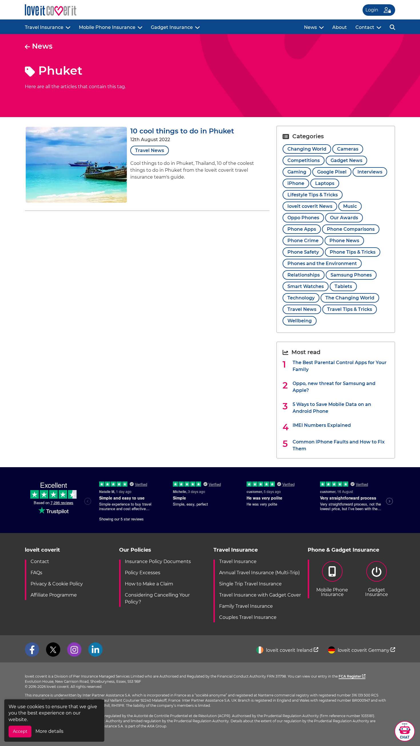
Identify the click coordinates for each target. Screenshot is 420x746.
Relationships (303, 275)
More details (49, 731)
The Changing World (349, 298)
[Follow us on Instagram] (74, 649)
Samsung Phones (351, 275)
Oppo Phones (303, 217)
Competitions (303, 160)
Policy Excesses (142, 572)
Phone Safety (303, 252)
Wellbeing (299, 320)
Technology (301, 298)
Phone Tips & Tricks (352, 252)
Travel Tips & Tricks (349, 309)
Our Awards (344, 217)
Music (350, 206)
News (310, 27)
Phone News (344, 240)
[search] (392, 26)
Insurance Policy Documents (158, 561)
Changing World (306, 149)
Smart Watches (305, 286)
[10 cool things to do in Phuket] (76, 201)
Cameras (347, 149)
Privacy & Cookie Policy (57, 584)
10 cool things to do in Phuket (182, 131)
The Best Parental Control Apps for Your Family (340, 366)
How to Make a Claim (149, 584)
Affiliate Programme (54, 595)
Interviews (369, 172)
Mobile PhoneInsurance (332, 592)
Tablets (343, 286)
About (339, 27)
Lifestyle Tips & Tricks (312, 195)
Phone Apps (301, 229)
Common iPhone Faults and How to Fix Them (339, 445)
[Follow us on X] (53, 649)
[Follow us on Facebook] (32, 649)
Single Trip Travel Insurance (250, 584)
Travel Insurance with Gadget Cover (260, 595)
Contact (364, 27)
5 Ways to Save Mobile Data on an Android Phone (332, 408)
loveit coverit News (309, 206)
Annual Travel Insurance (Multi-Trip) (259, 572)
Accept (20, 731)
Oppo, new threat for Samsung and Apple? (334, 387)
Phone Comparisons (351, 229)
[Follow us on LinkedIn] (95, 649)
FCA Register (350, 676)
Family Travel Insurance (246, 606)
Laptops (324, 183)
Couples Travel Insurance (248, 617)
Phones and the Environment (322, 263)
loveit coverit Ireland (289, 650)
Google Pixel (332, 172)
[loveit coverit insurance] (50, 10)
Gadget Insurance (172, 27)
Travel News (149, 150)
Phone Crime (303, 240)
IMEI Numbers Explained (322, 425)
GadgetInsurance (376, 592)
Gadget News (346, 160)
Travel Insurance (44, 27)
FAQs (36, 572)
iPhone (295, 183)
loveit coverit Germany (364, 650)
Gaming (296, 172)
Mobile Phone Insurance (107, 27)
